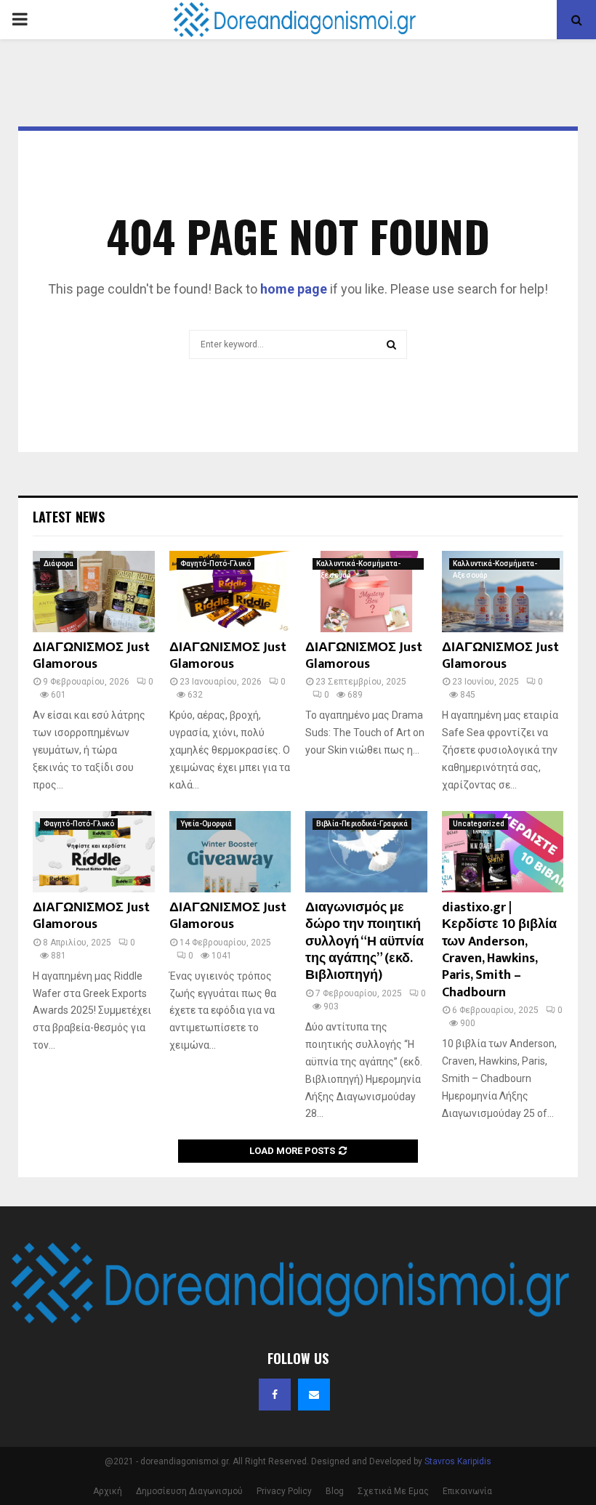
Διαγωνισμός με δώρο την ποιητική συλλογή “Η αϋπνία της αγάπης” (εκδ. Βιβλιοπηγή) (364, 942)
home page (293, 288)
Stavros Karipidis (457, 1461)
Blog (335, 1491)
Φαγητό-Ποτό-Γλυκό (215, 564)
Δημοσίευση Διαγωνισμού (189, 1491)
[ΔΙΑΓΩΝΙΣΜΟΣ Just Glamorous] (94, 591)
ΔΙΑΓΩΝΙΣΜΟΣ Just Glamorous (91, 656)
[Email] (314, 1395)
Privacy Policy (284, 1491)
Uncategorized (478, 824)
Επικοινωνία (467, 1491)
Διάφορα (58, 564)
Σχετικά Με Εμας (393, 1491)
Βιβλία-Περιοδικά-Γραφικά (362, 824)
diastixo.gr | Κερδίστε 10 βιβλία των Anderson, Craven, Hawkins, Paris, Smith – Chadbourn (499, 950)
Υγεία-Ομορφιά (206, 824)
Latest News (69, 516)
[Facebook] (275, 1395)
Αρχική (107, 1491)
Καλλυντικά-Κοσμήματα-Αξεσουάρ (358, 565)
